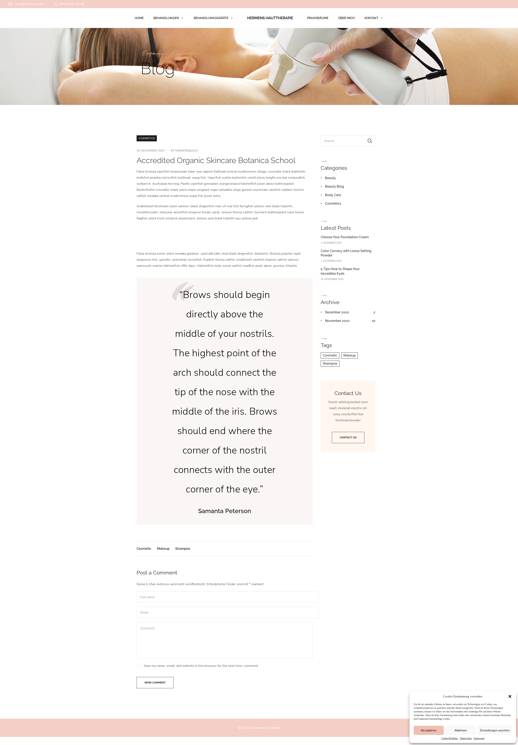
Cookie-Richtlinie (449, 738)
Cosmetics (147, 138)
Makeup (163, 549)
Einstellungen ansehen (495, 730)
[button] (510, 696)
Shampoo (182, 549)
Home (139, 18)
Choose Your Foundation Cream (345, 237)
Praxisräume (317, 18)
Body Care (333, 195)
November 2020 (337, 321)
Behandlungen (166, 18)
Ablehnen (460, 730)
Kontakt (371, 18)
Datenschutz (466, 738)
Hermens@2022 (186, 151)
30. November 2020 (150, 151)
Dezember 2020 (337, 312)
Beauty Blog (334, 186)
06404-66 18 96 (71, 4)
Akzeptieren (428, 730)
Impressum (479, 738)
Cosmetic (144, 549)
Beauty (330, 178)
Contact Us (348, 437)
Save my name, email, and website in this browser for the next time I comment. (201, 666)
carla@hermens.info (29, 4)
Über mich (346, 18)
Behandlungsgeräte (211, 18)
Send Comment (155, 682)
